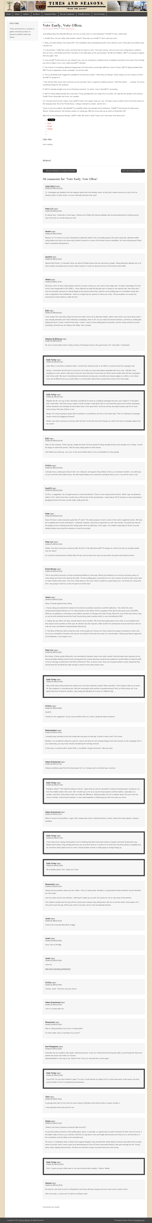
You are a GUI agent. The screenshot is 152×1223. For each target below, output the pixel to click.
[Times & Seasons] (76, 6)
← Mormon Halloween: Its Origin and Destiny (59, 171)
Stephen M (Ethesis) (53, 339)
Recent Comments (67, 14)
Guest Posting (99, 14)
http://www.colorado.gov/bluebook (58, 969)
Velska (48, 1121)
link (60, 945)
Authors (26, 14)
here (73, 925)
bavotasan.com (140, 1220)
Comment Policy (50, 14)
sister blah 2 (50, 186)
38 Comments (70, 28)
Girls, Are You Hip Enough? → (133, 171)
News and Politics (49, 22)
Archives (36, 14)
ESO (47, 311)
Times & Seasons (24, 1220)
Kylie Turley (48, 28)
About (17, 14)
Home (9, 14)
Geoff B (48, 257)
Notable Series (84, 14)
